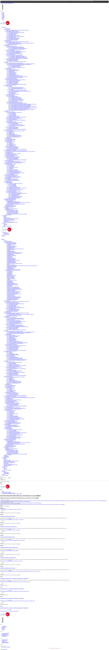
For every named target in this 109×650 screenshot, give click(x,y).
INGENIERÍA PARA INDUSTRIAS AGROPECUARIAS (15, 248)
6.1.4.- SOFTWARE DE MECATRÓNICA (13, 94)
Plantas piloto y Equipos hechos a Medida (9, 462)
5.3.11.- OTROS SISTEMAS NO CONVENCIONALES (15, 77)
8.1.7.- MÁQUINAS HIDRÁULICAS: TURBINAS (14, 136)
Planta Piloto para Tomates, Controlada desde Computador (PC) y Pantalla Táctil (12, 598)
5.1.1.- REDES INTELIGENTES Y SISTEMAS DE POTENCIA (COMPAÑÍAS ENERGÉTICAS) (21, 63)
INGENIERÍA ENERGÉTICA (11, 259)
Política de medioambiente (5, 642)
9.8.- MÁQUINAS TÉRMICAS (9, 402)
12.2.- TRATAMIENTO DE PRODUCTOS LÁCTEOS (13, 176)
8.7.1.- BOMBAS (9, 142)
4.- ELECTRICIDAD (7, 45)
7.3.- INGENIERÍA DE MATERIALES (10, 121)
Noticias (3, 474)
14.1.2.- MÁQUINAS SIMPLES (11, 184)
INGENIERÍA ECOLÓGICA (11, 247)
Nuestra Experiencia (6, 233)
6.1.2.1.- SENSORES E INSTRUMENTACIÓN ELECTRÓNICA (18, 90)
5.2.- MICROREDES (8, 68)
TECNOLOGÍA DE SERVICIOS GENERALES (14, 297)
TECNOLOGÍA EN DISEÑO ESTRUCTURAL (14, 288)
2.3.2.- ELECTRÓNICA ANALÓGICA (12, 33)
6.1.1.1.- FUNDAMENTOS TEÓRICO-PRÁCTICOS (16, 87)
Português (3, 17)
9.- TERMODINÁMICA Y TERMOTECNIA (60, 500)
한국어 (3, 19)
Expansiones (5, 467)
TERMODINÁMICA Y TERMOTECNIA (11, 208)
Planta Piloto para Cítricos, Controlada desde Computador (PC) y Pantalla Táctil (12, 588)
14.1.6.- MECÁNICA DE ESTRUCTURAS (13, 188)
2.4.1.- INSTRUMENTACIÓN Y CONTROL (13, 37)
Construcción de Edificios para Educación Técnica (10, 222)
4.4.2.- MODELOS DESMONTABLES (12, 60)
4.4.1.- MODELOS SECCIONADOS (12, 328)
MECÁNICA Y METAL (10, 276)
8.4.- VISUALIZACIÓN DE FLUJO (10, 139)
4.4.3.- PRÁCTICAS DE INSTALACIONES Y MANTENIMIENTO (16, 61)
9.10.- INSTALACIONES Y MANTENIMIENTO (12, 157)
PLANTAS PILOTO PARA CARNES (12, 211)
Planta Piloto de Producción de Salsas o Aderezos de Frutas (8, 547)
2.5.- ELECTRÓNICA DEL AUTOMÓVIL (11, 311)
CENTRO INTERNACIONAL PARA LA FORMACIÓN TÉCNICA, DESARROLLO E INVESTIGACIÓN (22, 265)
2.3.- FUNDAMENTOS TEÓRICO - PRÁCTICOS (12, 31)
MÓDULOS (5, 455)
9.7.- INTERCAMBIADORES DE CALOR (11, 155)
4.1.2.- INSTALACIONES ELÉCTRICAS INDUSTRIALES (15, 47)
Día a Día (5, 216)
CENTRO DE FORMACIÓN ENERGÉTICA (13, 260)
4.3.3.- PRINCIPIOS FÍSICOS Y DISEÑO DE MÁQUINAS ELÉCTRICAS (17, 58)
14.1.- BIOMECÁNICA (8, 182)
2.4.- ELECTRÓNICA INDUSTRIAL (10, 308)
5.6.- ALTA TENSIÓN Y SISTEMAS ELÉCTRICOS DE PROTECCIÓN (15, 79)
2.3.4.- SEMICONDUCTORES (11, 34)
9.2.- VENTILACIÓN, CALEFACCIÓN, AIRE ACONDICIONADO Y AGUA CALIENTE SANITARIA (20, 151)
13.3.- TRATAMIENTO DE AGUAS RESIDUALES (12, 180)
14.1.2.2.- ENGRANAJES (12, 185)
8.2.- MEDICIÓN (7, 137)
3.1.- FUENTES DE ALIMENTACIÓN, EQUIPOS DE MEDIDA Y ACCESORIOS (17, 41)
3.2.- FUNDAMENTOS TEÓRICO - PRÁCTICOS (12, 42)
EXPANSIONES (6, 456)
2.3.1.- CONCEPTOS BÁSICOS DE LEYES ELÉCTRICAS (15, 32)
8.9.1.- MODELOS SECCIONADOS (12, 147)
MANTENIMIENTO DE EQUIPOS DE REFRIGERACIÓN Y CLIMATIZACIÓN (18, 202)
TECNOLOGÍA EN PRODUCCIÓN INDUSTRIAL (14, 289)
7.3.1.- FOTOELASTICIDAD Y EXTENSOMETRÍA (14, 122)
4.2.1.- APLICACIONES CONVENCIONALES (14, 50)
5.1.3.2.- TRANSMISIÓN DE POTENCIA (15, 66)
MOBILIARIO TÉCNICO (9, 204)
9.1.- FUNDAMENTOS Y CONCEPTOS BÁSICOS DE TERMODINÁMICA (16, 150)
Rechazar (4, 2)
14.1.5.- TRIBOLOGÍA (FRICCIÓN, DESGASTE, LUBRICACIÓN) (16, 432)
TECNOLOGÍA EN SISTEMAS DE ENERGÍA (14, 291)
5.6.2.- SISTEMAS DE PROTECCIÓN (12, 81)
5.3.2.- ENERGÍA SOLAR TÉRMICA (12, 70)
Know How (5, 224)
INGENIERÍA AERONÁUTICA (11, 262)
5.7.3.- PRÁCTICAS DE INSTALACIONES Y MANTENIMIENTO (16, 84)
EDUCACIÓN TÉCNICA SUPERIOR (10, 242)
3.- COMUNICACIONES (7, 40)
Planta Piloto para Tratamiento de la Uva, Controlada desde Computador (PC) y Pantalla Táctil (14, 578)
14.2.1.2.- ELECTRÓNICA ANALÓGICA (15, 194)
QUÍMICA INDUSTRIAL (10, 278)
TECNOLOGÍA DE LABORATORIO (12, 298)
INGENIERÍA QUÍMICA (9, 209)
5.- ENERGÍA (6, 62)
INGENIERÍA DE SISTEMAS (11, 261)
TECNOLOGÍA (9, 286)
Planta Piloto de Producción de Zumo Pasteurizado (7, 516)
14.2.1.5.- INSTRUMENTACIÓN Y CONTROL (15, 196)
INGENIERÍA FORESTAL (11, 245)
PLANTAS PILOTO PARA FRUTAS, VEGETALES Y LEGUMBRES (55, 504)
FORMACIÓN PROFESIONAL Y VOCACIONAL (12, 270)
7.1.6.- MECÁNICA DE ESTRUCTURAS (13, 366)
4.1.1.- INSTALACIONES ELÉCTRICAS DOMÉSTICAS (15, 318)
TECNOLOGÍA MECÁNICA (11, 294)
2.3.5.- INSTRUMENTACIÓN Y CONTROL (13, 35)
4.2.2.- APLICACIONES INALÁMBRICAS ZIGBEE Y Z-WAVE (16, 51)
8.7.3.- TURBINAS (10, 143)
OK (4, 508)
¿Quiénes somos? (6, 472)
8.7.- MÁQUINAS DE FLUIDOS (10, 141)
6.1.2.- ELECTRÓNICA (10, 89)
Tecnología (3, 626)
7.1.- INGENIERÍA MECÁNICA (10, 111)
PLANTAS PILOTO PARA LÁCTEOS (6, 504)
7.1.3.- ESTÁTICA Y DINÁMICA (12, 115)
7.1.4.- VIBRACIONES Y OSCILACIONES (13, 116)
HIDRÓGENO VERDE (5, 635)
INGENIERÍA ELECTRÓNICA (11, 255)
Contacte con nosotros (5, 475)
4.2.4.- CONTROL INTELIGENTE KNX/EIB (13, 322)
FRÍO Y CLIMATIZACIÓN (11, 277)
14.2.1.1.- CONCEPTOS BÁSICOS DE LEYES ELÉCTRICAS (18, 193)
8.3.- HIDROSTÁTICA (8, 138)
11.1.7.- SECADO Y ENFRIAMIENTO (12, 169)
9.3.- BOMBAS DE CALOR (9, 152)
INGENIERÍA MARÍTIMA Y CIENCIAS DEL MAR (14, 263)
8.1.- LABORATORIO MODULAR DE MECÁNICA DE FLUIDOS (15, 130)
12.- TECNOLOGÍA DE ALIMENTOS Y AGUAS (11, 421)
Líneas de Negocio (4, 457)
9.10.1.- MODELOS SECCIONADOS (12, 158)
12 (0, 507)
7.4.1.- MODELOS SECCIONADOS (12, 127)
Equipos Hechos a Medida (7, 465)
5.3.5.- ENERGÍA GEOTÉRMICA (12, 338)
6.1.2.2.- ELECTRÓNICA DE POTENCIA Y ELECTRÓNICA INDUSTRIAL (20, 91)
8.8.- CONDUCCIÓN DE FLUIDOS (10, 392)
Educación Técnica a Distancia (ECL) (9, 219)
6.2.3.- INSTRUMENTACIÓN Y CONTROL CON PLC (15, 101)
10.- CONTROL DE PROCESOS (8, 160)
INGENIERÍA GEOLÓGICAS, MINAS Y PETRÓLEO (15, 252)
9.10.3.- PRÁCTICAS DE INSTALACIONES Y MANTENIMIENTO (17, 159)
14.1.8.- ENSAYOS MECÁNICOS (12, 190)
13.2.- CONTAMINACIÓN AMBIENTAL (11, 179)
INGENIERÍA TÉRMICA (10, 268)
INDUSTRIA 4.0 (4, 636)
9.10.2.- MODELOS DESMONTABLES (12, 405)
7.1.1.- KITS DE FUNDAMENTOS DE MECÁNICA (14, 112)
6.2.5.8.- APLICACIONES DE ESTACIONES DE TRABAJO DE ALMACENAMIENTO (21, 109)
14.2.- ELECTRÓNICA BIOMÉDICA (10, 436)
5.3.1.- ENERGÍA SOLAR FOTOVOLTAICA (13, 69)
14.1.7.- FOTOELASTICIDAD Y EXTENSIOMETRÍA (15, 189)
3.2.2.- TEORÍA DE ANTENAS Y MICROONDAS (14, 315)
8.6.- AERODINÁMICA (8, 140)
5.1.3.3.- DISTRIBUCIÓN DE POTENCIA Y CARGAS (16, 67)
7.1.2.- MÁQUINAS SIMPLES (11, 113)
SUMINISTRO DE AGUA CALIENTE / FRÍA (13, 201)
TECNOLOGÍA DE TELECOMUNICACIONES (14, 293)
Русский (3, 14)
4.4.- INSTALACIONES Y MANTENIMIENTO (12, 327)
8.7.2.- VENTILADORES (10, 389)
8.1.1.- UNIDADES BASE (11, 131)
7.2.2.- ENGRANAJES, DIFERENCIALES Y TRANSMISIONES (16, 120)
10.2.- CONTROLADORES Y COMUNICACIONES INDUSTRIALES (15, 408)
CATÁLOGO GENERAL (5, 633)
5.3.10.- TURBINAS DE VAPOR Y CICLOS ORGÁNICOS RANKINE (17, 76)
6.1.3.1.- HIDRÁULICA (12, 92)
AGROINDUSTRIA (10, 281)
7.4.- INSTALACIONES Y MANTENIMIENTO (12, 373)
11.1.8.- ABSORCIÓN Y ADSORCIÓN (12, 170)
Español (3, 13)
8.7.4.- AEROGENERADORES (11, 144)
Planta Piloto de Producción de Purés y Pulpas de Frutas (8, 526)
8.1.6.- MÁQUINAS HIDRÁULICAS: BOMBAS (14, 135)
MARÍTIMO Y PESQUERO (11, 283)
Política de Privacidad (5, 639)
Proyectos (5, 459)
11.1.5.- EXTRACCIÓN (10, 168)
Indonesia (3, 16)
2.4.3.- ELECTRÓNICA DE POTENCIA (13, 39)
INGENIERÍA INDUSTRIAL (11, 264)
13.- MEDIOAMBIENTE (7, 424)
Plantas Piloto (5, 466)
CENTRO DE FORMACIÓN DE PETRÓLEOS (14, 253)
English (3, 12)
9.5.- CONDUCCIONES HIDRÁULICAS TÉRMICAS (13, 153)
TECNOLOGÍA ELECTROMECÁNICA (13, 287)
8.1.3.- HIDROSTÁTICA (10, 379)
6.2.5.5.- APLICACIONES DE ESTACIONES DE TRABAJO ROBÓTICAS (19, 107)
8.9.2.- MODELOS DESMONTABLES (12, 148)
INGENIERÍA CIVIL (10, 274)
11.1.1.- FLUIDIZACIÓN (10, 165)
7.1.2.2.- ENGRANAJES (12, 114)
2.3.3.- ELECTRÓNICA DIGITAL (12, 305)
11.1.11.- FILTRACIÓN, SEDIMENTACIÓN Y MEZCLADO (15, 172)
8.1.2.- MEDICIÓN (10, 132)
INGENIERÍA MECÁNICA (11, 249)
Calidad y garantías (6, 234)
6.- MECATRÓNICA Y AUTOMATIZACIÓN (33, 500)
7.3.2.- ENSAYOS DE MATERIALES (12, 123)
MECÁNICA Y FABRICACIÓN (11, 275)
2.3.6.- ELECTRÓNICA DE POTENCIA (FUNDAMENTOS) (15, 36)
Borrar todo (2, 508)
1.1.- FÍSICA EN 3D (8, 28)
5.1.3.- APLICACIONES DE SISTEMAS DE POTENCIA (15, 65)
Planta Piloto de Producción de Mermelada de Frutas (8, 557)
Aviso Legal (3, 641)
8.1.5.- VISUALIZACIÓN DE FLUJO (12, 134)
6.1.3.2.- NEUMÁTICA (12, 93)
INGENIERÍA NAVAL (10, 254)
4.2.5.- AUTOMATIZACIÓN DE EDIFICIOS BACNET (15, 53)
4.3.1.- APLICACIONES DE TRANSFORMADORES (14, 55)
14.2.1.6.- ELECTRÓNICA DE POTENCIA (15, 197)
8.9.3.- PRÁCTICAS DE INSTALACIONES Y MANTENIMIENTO (16, 149)
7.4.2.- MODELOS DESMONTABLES (12, 128)
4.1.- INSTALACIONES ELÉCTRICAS (11, 46)
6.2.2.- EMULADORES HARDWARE (12, 96)
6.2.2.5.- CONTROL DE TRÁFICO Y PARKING (16, 100)
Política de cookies (4, 640)
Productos (3, 239)
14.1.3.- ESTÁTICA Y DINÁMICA (12, 186)
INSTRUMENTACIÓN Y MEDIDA (10, 205)
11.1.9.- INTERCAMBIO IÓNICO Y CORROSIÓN (14, 171)
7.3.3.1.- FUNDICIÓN (12, 126)
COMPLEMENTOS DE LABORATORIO (10, 199)
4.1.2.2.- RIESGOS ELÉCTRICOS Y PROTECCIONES (17, 49)
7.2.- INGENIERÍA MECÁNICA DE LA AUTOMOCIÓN (13, 118)
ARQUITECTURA (10, 256)
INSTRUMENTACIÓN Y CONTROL (12, 284)
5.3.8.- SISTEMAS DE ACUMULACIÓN (13, 75)
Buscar (9, 477)
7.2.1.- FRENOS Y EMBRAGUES (12, 119)
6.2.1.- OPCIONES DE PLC (11, 95)
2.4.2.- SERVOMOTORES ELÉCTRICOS (13, 38)
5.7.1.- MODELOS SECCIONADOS (12, 82)
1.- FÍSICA (5, 240)
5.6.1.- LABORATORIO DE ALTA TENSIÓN (13, 80)
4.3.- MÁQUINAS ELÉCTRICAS (10, 54)
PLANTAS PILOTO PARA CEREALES (13, 212)
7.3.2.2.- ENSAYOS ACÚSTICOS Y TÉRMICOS (16, 124)
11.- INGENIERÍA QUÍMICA (8, 163)
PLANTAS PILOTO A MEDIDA (8, 447)
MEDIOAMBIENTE (8, 214)
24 (1, 507)
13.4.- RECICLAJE (8, 181)
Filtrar (1, 505)
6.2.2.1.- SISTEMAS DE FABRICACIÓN (15, 97)
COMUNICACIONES (10, 271)
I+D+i (4, 225)
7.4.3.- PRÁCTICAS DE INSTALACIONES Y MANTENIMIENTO (16, 129)
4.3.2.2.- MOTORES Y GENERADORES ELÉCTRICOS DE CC (18, 57)
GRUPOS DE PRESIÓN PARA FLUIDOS (13, 203)
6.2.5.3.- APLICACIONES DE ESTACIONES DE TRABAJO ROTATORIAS (20, 105)
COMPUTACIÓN (9, 257)
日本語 (3, 15)
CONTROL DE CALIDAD (11, 290)
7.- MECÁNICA (42, 500)
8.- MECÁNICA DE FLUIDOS (8, 376)
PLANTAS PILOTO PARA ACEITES (12, 213)
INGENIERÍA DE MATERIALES (12, 266)
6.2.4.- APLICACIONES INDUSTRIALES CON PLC (14, 102)
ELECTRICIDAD (9, 272)
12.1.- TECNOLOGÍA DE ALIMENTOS (11, 175)
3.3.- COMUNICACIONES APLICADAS (11, 44)
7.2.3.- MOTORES (9, 369)
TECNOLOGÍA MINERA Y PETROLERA (13, 292)
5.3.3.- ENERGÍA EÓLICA (11, 71)
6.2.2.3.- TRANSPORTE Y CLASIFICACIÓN (15, 98)
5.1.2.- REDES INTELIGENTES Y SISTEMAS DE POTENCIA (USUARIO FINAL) (19, 64)
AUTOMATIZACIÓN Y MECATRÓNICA (13, 299)
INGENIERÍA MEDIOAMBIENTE (12, 246)
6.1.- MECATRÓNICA (8, 85)
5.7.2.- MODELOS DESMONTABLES (12, 83)
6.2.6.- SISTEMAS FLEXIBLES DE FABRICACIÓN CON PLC (16, 110)
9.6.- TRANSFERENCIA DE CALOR (10, 154)
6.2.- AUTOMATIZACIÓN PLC (10, 355)
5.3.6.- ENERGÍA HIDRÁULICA (12, 73)
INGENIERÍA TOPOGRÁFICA (11, 244)
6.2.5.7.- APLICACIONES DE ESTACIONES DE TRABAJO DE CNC (19, 108)
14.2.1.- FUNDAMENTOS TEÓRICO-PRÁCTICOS (14, 192)
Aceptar (1, 2)
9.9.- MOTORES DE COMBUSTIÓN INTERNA (12, 156)
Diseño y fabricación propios (7, 226)
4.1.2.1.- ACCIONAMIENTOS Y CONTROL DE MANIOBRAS (18, 48)
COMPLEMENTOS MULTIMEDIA (10, 206)
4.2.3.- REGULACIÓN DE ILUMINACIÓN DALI (14, 52)
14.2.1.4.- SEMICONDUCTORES (13, 195)
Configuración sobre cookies (9, 2)
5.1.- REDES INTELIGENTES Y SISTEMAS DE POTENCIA (14, 331)
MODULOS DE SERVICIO (9, 200)
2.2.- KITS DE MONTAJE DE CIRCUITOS (11, 302)
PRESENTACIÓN (4, 634)
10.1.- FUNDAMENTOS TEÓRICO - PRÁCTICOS (12, 161)
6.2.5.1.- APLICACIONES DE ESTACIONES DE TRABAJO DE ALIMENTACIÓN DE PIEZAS (22, 104)
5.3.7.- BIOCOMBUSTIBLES (11, 74)
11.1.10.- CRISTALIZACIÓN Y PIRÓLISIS (13, 418)
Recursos (3, 470)
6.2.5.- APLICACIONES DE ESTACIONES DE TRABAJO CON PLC (17, 103)
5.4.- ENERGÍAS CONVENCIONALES (11, 78)
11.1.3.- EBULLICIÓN (10, 166)
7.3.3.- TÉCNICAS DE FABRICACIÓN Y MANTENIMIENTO (16, 125)
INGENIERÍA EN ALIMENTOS (11, 243)
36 (2, 507)
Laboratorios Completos (7, 217)
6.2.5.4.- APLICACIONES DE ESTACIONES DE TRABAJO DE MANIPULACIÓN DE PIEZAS (22, 106)
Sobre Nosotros (4, 471)
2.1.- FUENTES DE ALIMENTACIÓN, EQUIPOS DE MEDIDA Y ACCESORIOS (17, 30)
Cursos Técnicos (6, 220)
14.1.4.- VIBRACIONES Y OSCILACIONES (13, 187)
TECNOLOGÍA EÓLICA (10, 295)
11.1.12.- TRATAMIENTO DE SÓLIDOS (13, 173)
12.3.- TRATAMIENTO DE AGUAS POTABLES (12, 177)
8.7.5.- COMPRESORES (10, 145)
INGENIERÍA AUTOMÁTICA (11, 258)
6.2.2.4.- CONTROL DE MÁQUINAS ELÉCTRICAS (16, 99)
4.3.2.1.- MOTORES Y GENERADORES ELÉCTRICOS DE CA (18, 56)
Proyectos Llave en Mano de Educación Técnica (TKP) (11, 218)
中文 (2, 18)
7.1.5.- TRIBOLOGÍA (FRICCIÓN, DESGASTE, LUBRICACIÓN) (16, 365)
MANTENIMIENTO (10, 282)
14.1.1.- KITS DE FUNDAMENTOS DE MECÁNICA (14, 183)
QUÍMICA (8, 250)
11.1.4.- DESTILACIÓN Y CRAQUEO (12, 167)
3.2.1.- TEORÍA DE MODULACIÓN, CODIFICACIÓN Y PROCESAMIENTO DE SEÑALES (20, 314)
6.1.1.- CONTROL (9, 86)
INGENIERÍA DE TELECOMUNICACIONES (13, 269)
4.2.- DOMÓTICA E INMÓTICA (10, 319)
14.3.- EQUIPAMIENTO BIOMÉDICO (10, 198)
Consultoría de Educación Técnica (8, 221)
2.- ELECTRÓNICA (6, 29)
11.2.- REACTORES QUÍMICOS (10, 174)
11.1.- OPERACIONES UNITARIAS (10, 164)
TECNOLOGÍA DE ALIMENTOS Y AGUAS (11, 210)
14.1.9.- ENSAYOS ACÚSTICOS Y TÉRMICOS (14, 435)
